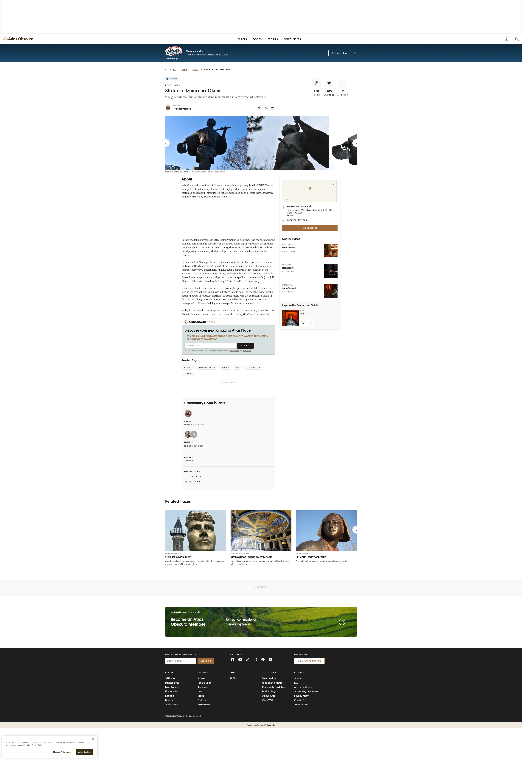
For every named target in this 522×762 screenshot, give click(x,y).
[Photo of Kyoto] (290, 318)
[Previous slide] (166, 143)
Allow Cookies (84, 752)
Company (300, 672)
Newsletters (204, 704)
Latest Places (172, 683)
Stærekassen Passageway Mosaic (251, 557)
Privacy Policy (234, 351)
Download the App (311, 661)
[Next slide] (356, 143)
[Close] (93, 739)
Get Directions (310, 228)
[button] (316, 83)
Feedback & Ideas (272, 683)
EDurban (188, 446)
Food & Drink (204, 683)
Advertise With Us (303, 687)
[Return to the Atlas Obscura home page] (19, 39)
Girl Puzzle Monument (178, 557)
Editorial (203, 672)
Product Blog (269, 691)
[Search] (517, 39)
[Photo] (331, 250)
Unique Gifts (268, 696)
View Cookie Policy (35, 745)
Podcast (202, 700)
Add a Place (171, 704)
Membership (269, 678)
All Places (170, 678)
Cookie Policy (301, 700)
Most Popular (172, 687)
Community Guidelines (274, 687)
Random (170, 696)
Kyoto (302, 313)
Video (201, 696)
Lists (200, 691)
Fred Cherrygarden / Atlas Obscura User (207, 172)
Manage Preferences (62, 752)
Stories (201, 678)
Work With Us (269, 700)
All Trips (233, 678)
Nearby (169, 700)
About (297, 678)
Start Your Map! (339, 53)
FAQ (296, 683)
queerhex (198, 446)
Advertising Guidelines (306, 691)
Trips (233, 672)
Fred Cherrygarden (182, 109)
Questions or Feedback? (261, 725)
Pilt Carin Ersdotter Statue (311, 557)
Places (169, 672)
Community (269, 672)
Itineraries (203, 687)
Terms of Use (247, 351)
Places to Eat (172, 691)
